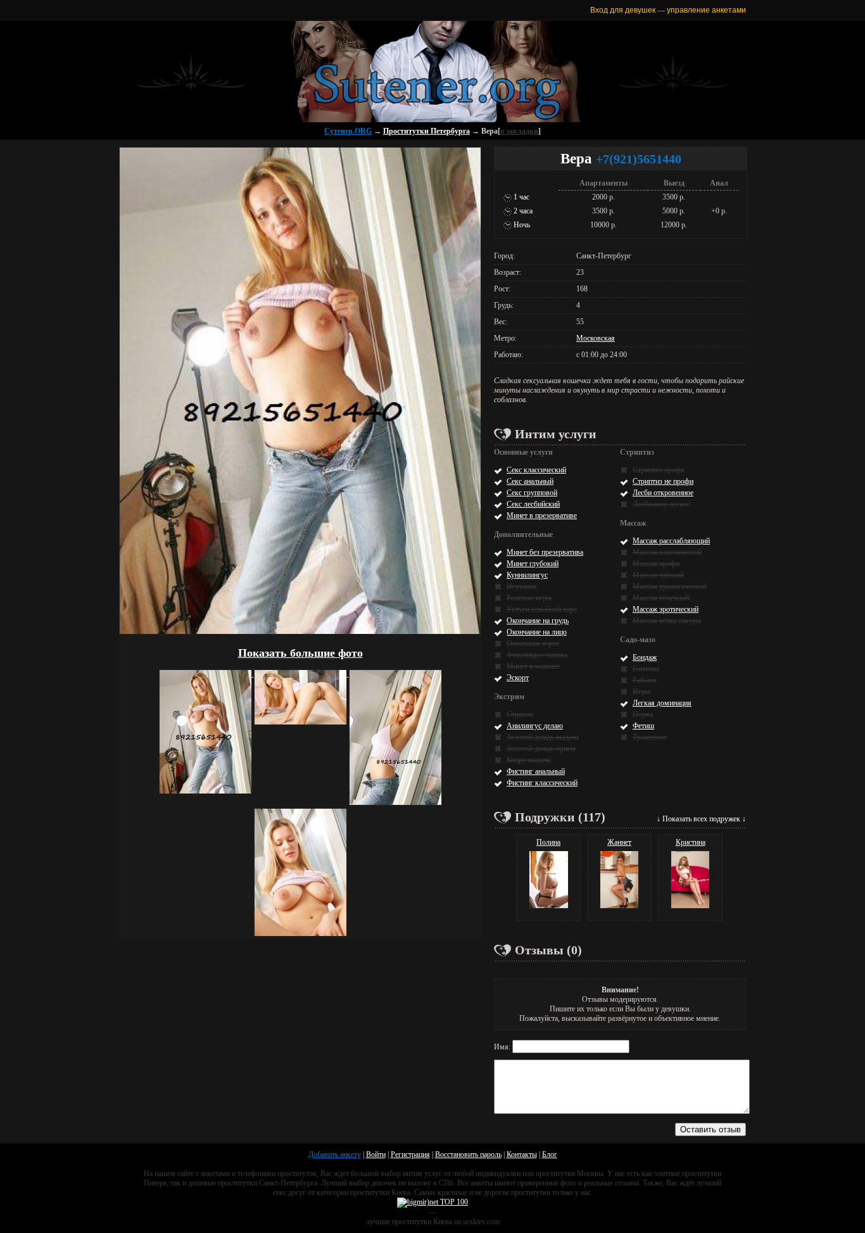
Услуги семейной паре (542, 609)
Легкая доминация (662, 703)
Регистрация (410, 1154)
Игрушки (521, 586)
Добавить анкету (334, 1154)
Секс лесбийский (533, 504)
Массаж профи (656, 563)
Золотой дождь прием (541, 748)
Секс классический (536, 469)
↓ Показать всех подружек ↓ (701, 818)
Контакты (522, 1154)
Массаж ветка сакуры (667, 620)
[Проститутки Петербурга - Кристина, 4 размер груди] (690, 906)
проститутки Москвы (569, 1173)
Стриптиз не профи (663, 481)
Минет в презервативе (542, 515)
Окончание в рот (533, 643)
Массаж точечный (661, 597)
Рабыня (645, 680)
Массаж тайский (658, 575)
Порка (643, 714)
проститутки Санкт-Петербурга (267, 1183)
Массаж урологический (670, 586)
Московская (595, 338)
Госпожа (646, 668)
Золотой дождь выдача (543, 737)
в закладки (519, 131)
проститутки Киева (380, 1192)
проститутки (530, 1192)
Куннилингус (527, 575)
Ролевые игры (529, 597)
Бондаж (645, 657)
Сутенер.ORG (348, 131)
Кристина (690, 842)
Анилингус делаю (535, 725)
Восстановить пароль (468, 1154)
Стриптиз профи (659, 469)
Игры (641, 691)
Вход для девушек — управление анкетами (668, 9)
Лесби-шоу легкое (661, 504)
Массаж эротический (665, 609)
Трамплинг (650, 737)
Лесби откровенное (663, 492)
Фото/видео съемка (537, 654)
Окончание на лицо (537, 632)
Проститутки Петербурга (426, 131)
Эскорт (518, 677)
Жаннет (619, 842)
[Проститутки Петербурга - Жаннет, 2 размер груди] (619, 906)
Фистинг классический (542, 782)
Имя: (503, 1046)
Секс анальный (530, 481)
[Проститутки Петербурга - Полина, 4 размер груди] (549, 906)
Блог (549, 1154)
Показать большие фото (300, 653)
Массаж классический (667, 552)
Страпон (520, 714)
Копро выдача (529, 760)
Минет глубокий (533, 563)
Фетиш (643, 725)
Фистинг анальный (536, 771)
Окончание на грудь (538, 620)
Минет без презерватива (545, 552)
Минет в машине (533, 666)
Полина (548, 842)
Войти (376, 1154)
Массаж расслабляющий (671, 540)
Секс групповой (532, 492)
